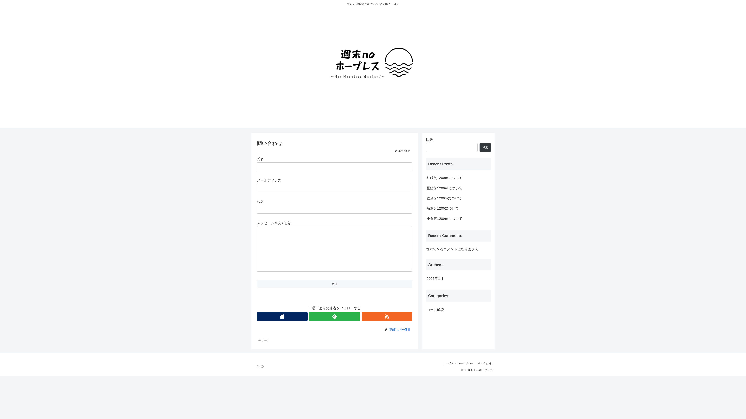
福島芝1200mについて (444, 198)
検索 (429, 140)
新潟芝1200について (443, 208)
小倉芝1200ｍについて (444, 219)
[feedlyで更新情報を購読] (334, 316)
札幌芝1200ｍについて (444, 178)
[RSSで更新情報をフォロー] (387, 316)
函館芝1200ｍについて (444, 188)
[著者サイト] (282, 316)
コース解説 (435, 310)
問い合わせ (484, 363)
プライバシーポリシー (460, 363)
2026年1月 (435, 278)
